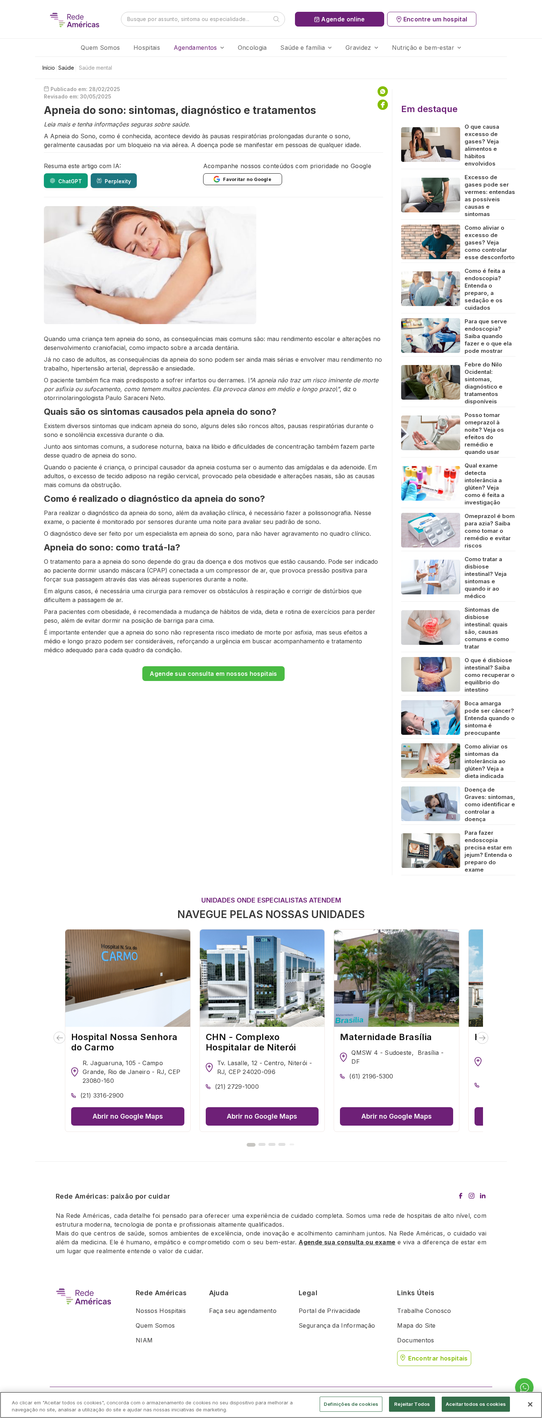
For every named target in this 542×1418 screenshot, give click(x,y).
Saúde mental (95, 68)
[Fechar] (530, 1404)
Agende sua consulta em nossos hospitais (213, 673)
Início (48, 68)
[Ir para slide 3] (271, 1144)
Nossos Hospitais (161, 1310)
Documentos (415, 1340)
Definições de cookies (351, 1404)
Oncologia (252, 47)
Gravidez (358, 47)
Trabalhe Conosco (424, 1310)
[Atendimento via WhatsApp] (524, 1388)
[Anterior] (59, 1038)
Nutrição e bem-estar (423, 47)
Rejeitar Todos (412, 1404)
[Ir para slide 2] (261, 1144)
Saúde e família (302, 47)
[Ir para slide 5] (291, 1144)
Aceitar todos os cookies (476, 1404)
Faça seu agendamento (243, 1310)
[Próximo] (482, 1038)
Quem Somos (100, 47)
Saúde (66, 68)
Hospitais (146, 47)
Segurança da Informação (337, 1325)
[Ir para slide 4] (281, 1144)
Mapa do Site (416, 1325)
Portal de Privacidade (330, 1310)
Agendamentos (195, 47)
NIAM (144, 1340)
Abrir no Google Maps (128, 1116)
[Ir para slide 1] (251, 1145)
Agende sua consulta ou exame (347, 1242)
